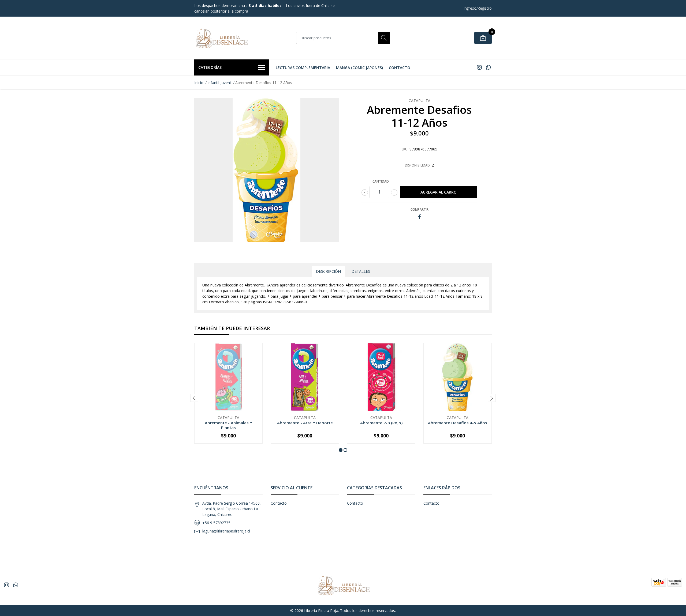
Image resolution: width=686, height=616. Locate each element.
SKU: (405, 149)
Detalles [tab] (361, 271)
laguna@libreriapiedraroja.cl (226, 531)
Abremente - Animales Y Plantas (228, 425)
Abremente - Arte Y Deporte (305, 422)
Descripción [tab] (328, 271)
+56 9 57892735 (216, 522)
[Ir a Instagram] (479, 67)
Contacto (399, 67)
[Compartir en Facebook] (419, 217)
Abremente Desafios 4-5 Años (457, 422)
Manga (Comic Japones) (359, 67)
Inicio (198, 82)
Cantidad (380, 181)
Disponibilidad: (418, 165)
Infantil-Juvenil (219, 82)
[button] (340, 450)
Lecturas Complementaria (303, 67)
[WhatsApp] (488, 67)
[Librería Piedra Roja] (221, 38)
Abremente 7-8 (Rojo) (381, 422)
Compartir (419, 209)
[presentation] (194, 398)
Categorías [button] (210, 67)
